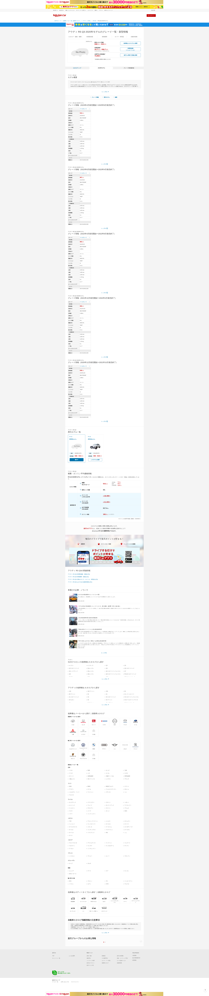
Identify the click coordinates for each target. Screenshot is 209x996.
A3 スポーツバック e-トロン (131, 697)
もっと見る (103, 164)
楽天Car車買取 (120, 955)
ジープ (89, 811)
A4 (88, 699)
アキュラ (126, 779)
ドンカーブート (128, 881)
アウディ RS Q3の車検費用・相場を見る (78, 576)
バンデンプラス (92, 829)
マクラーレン (109, 829)
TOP (53, 955)
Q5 (107, 668)
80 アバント (72, 694)
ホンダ (107, 770)
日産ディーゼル (110, 776)
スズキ (126, 773)
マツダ (70, 773)
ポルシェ (126, 789)
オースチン (127, 829)
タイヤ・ (119, 36)
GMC (125, 811)
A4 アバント (109, 699)
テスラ (70, 811)
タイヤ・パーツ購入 (106, 960)
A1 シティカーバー (129, 694)
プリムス (126, 808)
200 (107, 691)
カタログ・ (74, 36)
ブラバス (108, 792)
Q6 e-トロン (91, 671)
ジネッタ (90, 826)
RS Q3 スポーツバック (130, 674)
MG (107, 832)
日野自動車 (127, 776)
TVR (70, 821)
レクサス (108, 779)
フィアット (109, 842)
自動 (134, 36)
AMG (70, 786)
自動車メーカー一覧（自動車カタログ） (72, 20)
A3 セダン (71, 699)
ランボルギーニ (110, 845)
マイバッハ (90, 792)
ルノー (107, 856)
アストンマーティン (93, 821)
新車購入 (104, 955)
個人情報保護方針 (136, 957)
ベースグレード (83, 108)
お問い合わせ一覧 (65, 981)
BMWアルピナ (109, 786)
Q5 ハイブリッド (73, 671)
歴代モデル (107, 97)
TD (107, 881)
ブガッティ (127, 856)
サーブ (70, 863)
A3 (88, 697)
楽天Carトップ (58, 20)
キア (107, 870)
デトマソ (126, 845)
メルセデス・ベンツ (74, 792)
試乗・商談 (89, 955)
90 (88, 694)
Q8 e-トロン (91, 674)
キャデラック (72, 802)
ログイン (152, 15)
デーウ (89, 870)
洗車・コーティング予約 (122, 958)
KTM (107, 884)
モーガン (71, 829)
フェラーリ (127, 842)
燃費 (116, 97)
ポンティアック (110, 805)
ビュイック (72, 805)
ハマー (70, 813)
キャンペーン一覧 (56, 958)
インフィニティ (92, 813)
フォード (90, 805)
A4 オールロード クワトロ (131, 699)
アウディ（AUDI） (87, 20)
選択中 (76, 459)
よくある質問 (72, 955)
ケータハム (109, 826)
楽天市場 (153, 10)
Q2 (107, 665)
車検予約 (89, 958)
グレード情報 (95, 97)
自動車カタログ (105, 963)
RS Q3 (94, 20)
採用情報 (134, 960)
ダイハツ (71, 776)
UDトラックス (91, 779)
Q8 (70, 674)
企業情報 (134, 955)
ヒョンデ (71, 870)
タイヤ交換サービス (121, 960)
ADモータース (72, 873)
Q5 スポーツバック (129, 668)
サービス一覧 (55, 981)
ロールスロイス (73, 826)
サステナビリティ (75, 981)
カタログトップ (77, 68)
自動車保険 (119, 963)
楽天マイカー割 (90, 965)
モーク (70, 835)
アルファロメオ (73, 842)
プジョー (90, 856)
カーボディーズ (128, 826)
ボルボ (89, 863)
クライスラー (91, 802)
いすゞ (89, 773)
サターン (108, 802)
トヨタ (70, 770)
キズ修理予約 (105, 958)
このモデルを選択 (95, 459)
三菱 (125, 770)
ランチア (90, 845)
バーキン (71, 884)
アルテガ (71, 795)
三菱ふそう (72, 779)
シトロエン (72, 856)
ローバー (126, 824)
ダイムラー (127, 821)
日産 (89, 770)
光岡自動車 (90, 776)
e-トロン (71, 665)
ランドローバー (92, 824)
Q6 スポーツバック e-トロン (113, 671)
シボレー (126, 802)
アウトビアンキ (92, 842)
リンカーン (72, 808)
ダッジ (107, 811)
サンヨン (126, 870)
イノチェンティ (92, 848)
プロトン (90, 881)
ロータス (108, 824)
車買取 (89, 36)
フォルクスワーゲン (111, 789)
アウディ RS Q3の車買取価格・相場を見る (79, 574)
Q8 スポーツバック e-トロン (113, 674)
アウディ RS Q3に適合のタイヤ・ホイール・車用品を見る (83, 579)
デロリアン (90, 808)
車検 (104, 36)
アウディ (71, 789)
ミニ (125, 792)
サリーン (108, 808)
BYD (70, 881)
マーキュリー (127, 805)
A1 (106, 694)
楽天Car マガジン (90, 963)
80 (125, 691)
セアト (89, 884)
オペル (89, 789)
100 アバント (91, 691)
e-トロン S (90, 665)
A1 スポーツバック (74, 697)
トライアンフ (91, 832)
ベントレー (72, 824)
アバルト (71, 848)
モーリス (71, 832)
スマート (126, 786)
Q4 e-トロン (91, 668)
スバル (107, 773)
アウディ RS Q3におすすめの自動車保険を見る (80, 582)
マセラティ (72, 845)
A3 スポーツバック (111, 697)
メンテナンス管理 (91, 960)
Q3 (125, 665)
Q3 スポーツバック (74, 668)
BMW (89, 786)
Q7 (125, 671)
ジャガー (108, 821)
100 (70, 691)
